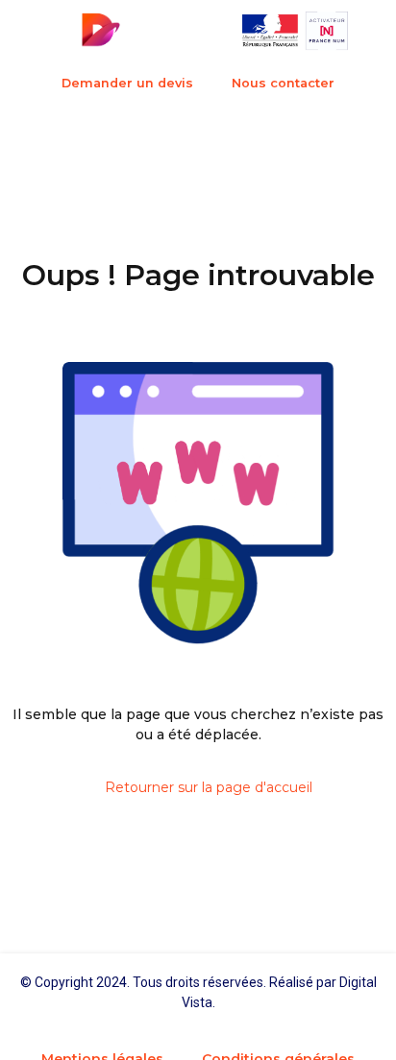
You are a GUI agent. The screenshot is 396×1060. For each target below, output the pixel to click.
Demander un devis (127, 83)
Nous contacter (283, 83)
